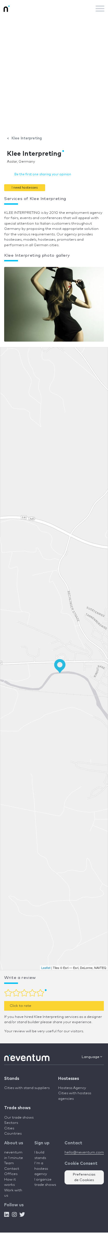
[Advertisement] (54, 74)
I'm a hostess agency (41, 1168)
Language (91, 1057)
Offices (10, 1174)
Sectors (11, 1123)
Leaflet (45, 967)
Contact (11, 1169)
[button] (24, 187)
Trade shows (17, 1108)
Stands (11, 1079)
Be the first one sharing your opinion (42, 174)
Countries (13, 1133)
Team (9, 1163)
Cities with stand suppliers (27, 1088)
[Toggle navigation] (100, 8)
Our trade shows (19, 1117)
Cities (9, 1128)
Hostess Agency (72, 1088)
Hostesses (68, 1079)
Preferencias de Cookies (84, 1177)
